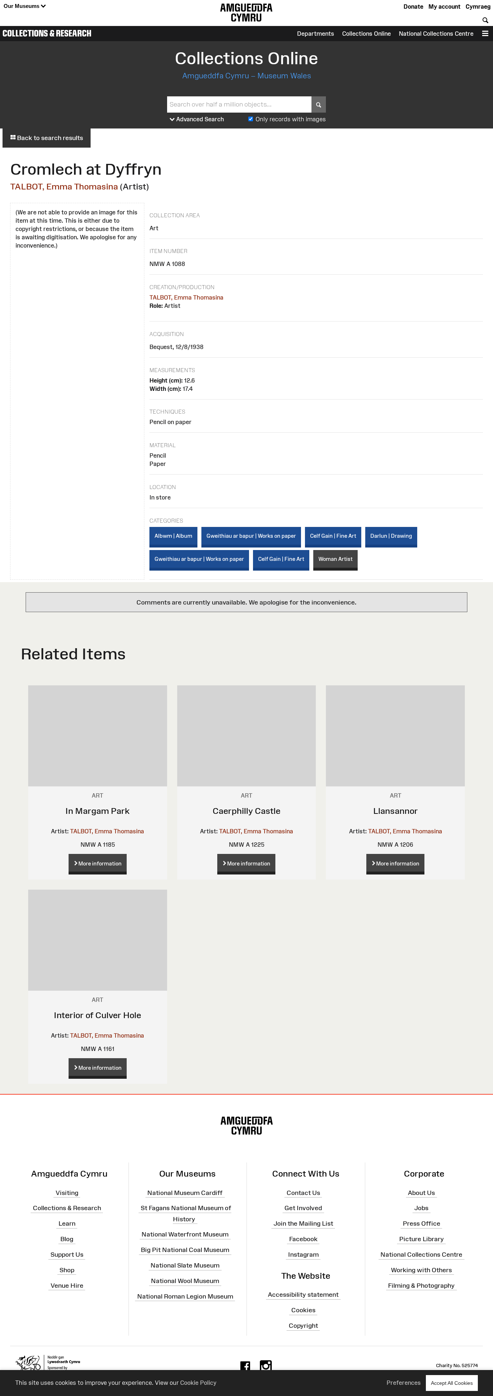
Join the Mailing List (303, 1223)
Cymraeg (478, 6)
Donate (413, 6)
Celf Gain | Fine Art (333, 536)
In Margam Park (97, 811)
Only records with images (291, 119)
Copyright (303, 1325)
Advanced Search (199, 119)
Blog (66, 1239)
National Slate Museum (184, 1265)
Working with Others (421, 1270)
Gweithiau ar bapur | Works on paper (251, 536)
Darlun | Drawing (391, 536)
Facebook (303, 1239)
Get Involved (303, 1208)
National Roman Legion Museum (185, 1296)
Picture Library (421, 1239)
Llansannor (395, 811)
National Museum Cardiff (185, 1192)
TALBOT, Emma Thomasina (64, 186)
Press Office (421, 1223)
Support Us (67, 1254)
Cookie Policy (198, 1382)
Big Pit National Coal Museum (185, 1249)
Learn (66, 1223)
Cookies (303, 1310)
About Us (421, 1192)
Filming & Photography (421, 1285)
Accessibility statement (303, 1294)
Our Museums (22, 6)
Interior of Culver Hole (97, 1015)
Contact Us (303, 1192)
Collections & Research (47, 33)
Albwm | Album (173, 536)
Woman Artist (335, 559)
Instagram (303, 1254)
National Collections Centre (436, 33)
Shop (67, 1270)
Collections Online (366, 33)
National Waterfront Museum (184, 1234)
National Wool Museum (185, 1280)
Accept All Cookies (452, 1383)
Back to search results (49, 137)
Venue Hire (67, 1285)
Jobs (421, 1208)
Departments (315, 33)
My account (444, 6)
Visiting (67, 1192)
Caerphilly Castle (246, 811)
